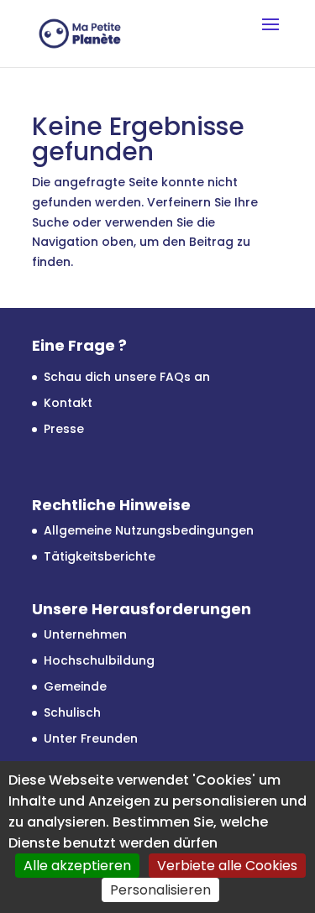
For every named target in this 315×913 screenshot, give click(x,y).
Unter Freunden (91, 738)
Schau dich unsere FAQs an (127, 376)
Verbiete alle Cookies (227, 865)
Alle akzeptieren (77, 865)
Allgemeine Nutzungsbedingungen (149, 530)
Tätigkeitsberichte (99, 556)
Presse (64, 428)
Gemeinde (75, 686)
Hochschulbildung (99, 660)
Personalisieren (160, 890)
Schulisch (72, 712)
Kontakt (68, 402)
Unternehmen (85, 634)
